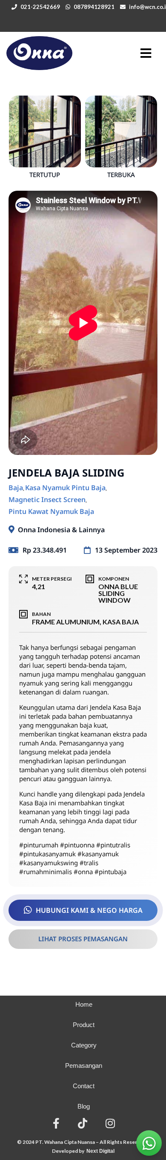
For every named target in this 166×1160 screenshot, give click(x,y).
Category (84, 1045)
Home (83, 1004)
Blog (83, 1106)
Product (83, 1024)
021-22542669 (40, 6)
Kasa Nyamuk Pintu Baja (65, 487)
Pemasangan (83, 1065)
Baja (16, 487)
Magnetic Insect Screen (47, 499)
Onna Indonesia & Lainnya (61, 529)
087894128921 (94, 6)
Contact (83, 1085)
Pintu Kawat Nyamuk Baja (51, 511)
